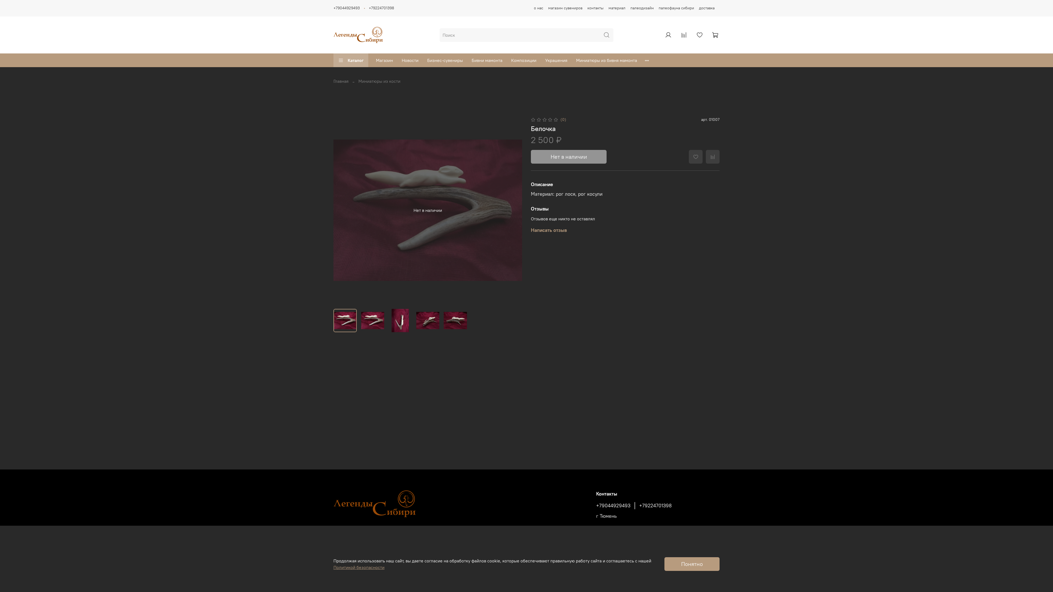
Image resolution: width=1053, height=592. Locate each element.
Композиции (523, 60)
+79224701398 (381, 7)
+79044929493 (346, 7)
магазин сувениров (565, 7)
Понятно (692, 563)
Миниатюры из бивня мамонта (606, 60)
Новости (410, 60)
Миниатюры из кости (379, 81)
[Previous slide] (342, 210)
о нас (538, 7)
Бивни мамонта (487, 60)
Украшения (556, 60)
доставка (707, 7)
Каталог (356, 60)
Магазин (384, 60)
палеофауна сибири (676, 7)
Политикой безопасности (358, 567)
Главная (341, 81)
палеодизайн (642, 7)
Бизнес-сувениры (445, 60)
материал (616, 7)
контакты (595, 7)
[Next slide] (513, 210)
